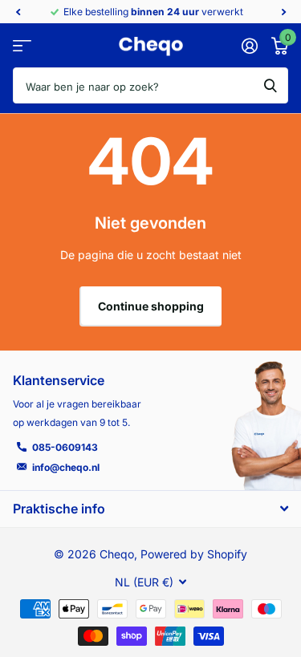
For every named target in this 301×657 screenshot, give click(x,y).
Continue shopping (151, 306)
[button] (17, 12)
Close (150, 508)
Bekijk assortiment (22, 46)
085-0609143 (65, 447)
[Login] (249, 45)
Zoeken (270, 85)
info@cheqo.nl (66, 467)
